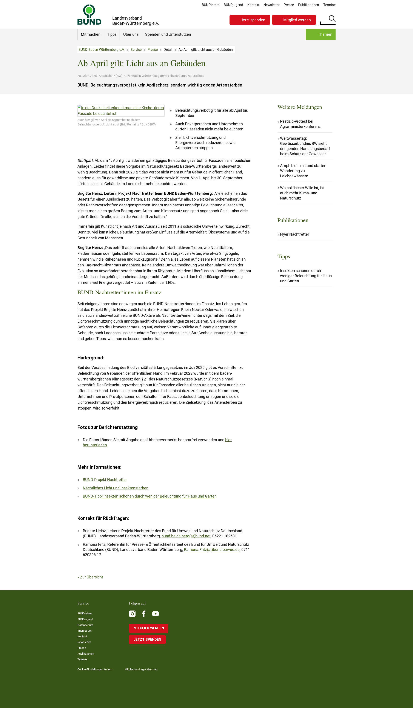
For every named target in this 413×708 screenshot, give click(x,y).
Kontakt (253, 5)
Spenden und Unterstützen (168, 34)
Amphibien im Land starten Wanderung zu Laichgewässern (303, 170)
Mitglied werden (297, 20)
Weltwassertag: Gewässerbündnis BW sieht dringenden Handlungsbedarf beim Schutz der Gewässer (305, 146)
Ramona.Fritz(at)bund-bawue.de (212, 549)
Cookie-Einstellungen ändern (94, 669)
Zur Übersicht (91, 577)
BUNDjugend (233, 5)
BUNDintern (210, 5)
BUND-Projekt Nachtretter (105, 479)
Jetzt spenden (253, 20)
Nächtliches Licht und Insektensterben (115, 488)
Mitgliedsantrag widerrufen (141, 669)
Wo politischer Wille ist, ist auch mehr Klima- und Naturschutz (302, 193)
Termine (329, 5)
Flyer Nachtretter (294, 234)
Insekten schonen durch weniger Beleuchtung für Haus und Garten (306, 275)
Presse (289, 5)
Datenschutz (85, 625)
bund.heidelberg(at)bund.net (186, 536)
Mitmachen (90, 34)
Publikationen (308, 5)
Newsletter (271, 5)
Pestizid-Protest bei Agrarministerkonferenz (300, 124)
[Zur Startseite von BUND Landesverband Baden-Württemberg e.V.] (89, 14)
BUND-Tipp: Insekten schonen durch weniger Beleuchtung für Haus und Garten (150, 496)
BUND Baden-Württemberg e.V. (102, 50)
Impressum (84, 630)
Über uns (131, 34)
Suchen (332, 19)
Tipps (112, 34)
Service (136, 50)
